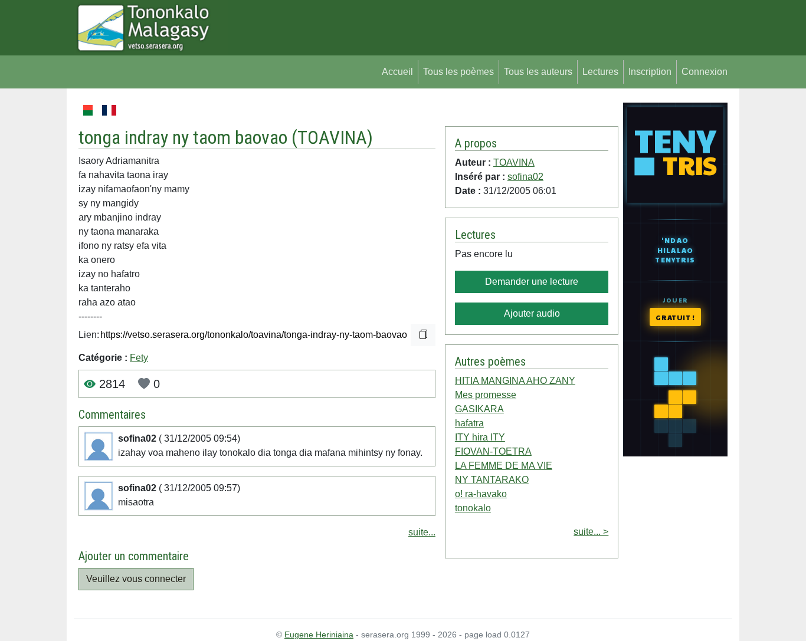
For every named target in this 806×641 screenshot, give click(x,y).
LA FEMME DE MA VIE (503, 466)
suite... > (591, 532)
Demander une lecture (531, 282)
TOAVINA (332, 137)
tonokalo (473, 508)
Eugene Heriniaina (318, 634)
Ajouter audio (532, 313)
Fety (139, 358)
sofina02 (525, 177)
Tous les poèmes (458, 72)
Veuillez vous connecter (136, 579)
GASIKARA (479, 409)
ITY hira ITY (480, 437)
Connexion (705, 72)
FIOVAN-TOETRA (493, 451)
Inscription (649, 72)
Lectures (600, 72)
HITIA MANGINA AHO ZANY (515, 381)
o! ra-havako (481, 494)
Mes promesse (485, 395)
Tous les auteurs (538, 72)
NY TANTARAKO (492, 480)
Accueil (397, 72)
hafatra (469, 423)
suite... (421, 532)
